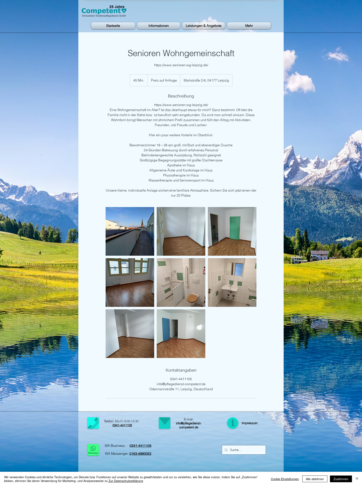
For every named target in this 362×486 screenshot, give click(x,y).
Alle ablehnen (315, 479)
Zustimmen (341, 479)
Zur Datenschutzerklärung (126, 481)
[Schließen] (356, 479)
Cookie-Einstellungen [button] (285, 479)
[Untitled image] (130, 231)
